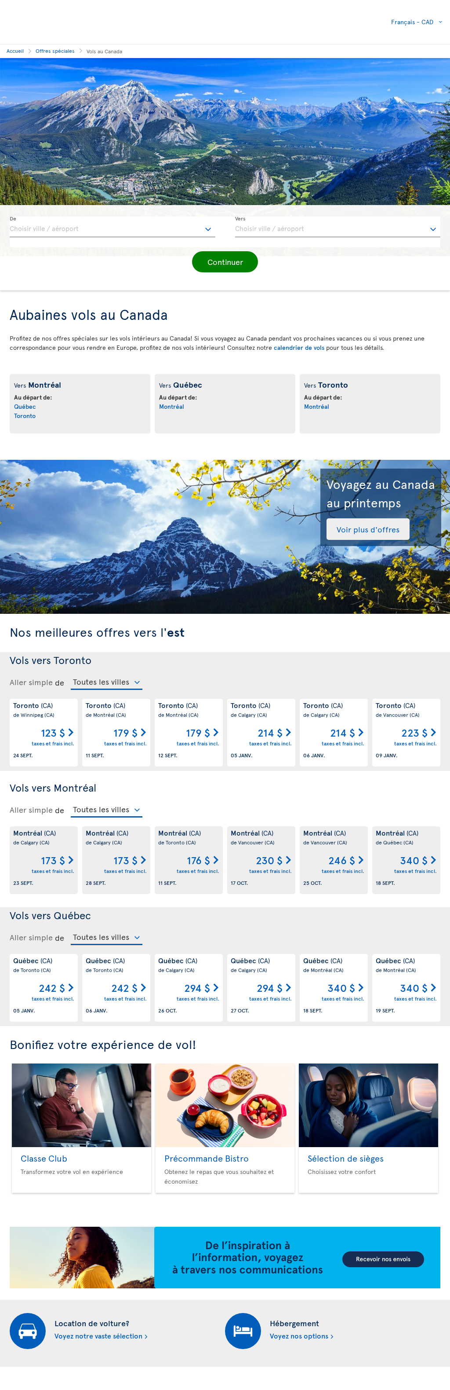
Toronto (25, 415)
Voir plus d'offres (368, 529)
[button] (225, 261)
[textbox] (112, 227)
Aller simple (31, 682)
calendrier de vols (299, 347)
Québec (25, 406)
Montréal (171, 406)
